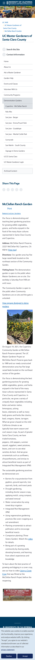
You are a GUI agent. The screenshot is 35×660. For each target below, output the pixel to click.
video (30, 539)
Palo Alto (8, 111)
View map (12, 250)
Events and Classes (11, 84)
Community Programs (12, 95)
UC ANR (5, 22)
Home (6, 61)
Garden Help (8, 78)
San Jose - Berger (11, 117)
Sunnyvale (9, 139)
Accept (25, 656)
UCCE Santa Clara (10, 156)
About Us (7, 67)
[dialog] (17, 644)
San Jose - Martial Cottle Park (16, 134)
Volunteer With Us (10, 89)
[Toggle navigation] (4, 3)
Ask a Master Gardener (12, 72)
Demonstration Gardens (13, 100)
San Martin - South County (15, 145)
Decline (9, 656)
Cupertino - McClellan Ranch (16, 106)
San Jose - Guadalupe (13, 128)
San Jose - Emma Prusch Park (16, 123)
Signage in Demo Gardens (15, 151)
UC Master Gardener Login (14, 162)
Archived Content (10, 171)
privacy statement (7, 649)
